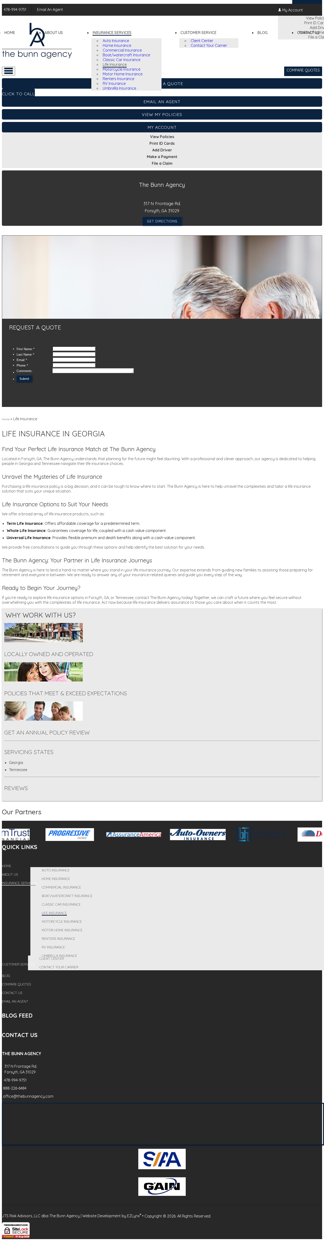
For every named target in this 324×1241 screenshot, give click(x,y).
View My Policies (162, 114)
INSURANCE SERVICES (112, 32)
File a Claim (162, 163)
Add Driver (162, 150)
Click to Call (18, 93)
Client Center (202, 40)
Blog (262, 32)
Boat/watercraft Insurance (126, 55)
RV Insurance (114, 83)
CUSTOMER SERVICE (198, 32)
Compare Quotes (303, 70)
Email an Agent (162, 101)
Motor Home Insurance (123, 74)
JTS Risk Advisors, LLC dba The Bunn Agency (41, 1216)
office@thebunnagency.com (28, 1096)
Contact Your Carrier (209, 45)
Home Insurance (117, 45)
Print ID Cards (162, 143)
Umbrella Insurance (119, 88)
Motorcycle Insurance (121, 69)
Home (9, 32)
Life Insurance (115, 64)
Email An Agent (49, 9)
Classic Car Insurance (121, 59)
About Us (54, 32)
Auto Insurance (116, 40)
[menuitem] (131, 40)
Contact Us (308, 32)
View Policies (162, 136)
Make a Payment (162, 156)
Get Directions (162, 221)
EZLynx (133, 1216)
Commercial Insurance (122, 50)
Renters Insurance (118, 78)
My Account (292, 10)
